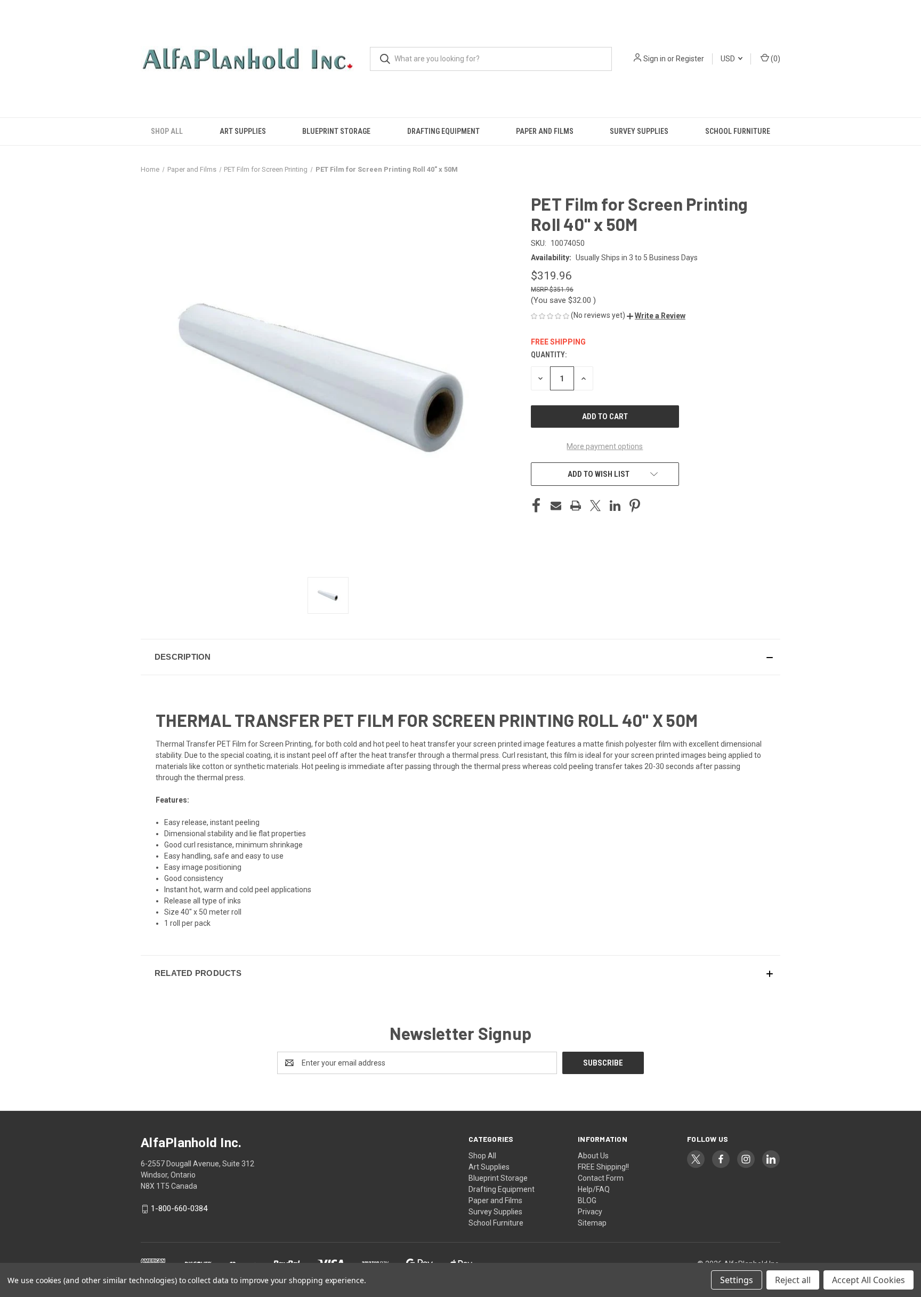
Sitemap (592, 1223)
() (774, 58)
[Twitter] (595, 505)
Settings (736, 1280)
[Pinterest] (634, 505)
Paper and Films (544, 131)
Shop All (167, 131)
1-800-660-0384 (179, 1208)
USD (729, 58)
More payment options (605, 446)
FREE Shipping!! (603, 1167)
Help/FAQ (594, 1189)
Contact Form (601, 1178)
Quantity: (549, 354)
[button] (656, 315)
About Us (593, 1155)
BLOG (587, 1200)
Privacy (590, 1211)
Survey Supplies (639, 131)
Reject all (793, 1280)
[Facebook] (536, 505)
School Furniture (737, 131)
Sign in (654, 58)
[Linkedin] (615, 505)
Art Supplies (243, 131)
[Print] (575, 505)
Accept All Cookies (868, 1280)
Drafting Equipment (443, 131)
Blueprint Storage (336, 131)
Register (690, 58)
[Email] (556, 505)
